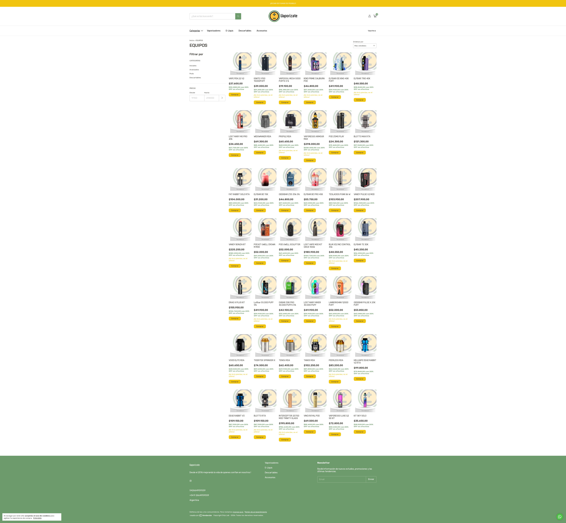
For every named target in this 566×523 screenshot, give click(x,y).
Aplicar (222, 98)
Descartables (245, 31)
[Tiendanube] (201, 516)
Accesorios (262, 31)
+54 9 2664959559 (199, 495)
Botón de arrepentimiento (256, 512)
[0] (374, 16)
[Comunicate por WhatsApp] (559, 516)
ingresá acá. (238, 512)
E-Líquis (229, 31)
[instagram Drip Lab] (191, 481)
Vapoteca (372, 31)
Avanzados (194, 70)
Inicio (192, 40)
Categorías (195, 31)
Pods (192, 74)
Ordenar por (358, 42)
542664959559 (197, 490)
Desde (192, 93)
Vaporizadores (214, 31)
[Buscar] (238, 16)
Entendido (37, 518)
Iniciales (193, 66)
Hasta (206, 93)
